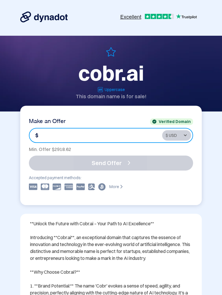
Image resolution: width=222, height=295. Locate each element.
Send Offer (107, 163)
